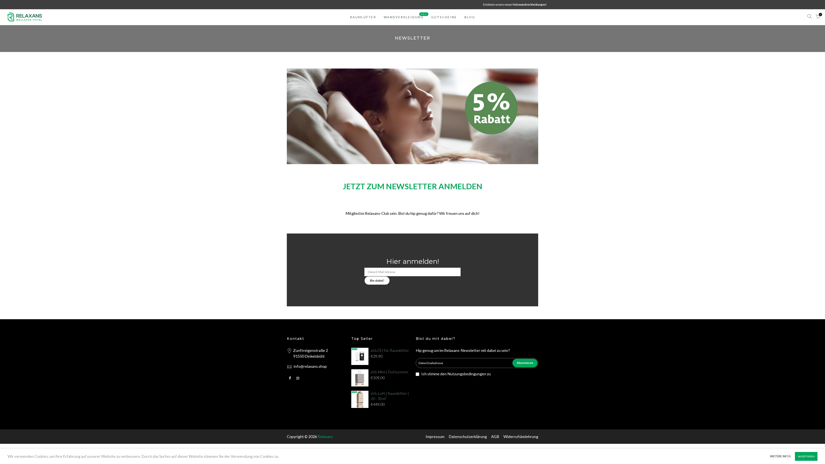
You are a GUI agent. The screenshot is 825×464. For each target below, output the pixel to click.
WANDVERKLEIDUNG (405, 16)
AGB (495, 436)
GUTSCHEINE (444, 17)
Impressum (435, 436)
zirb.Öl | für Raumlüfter (390, 350)
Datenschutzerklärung (468, 436)
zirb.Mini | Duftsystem (389, 371)
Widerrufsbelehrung (520, 436)
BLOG (469, 17)
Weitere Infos (780, 456)
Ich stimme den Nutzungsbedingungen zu (456, 373)
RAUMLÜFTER (363, 17)
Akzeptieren (806, 456)
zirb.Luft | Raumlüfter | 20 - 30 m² (390, 396)
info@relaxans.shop (310, 366)
